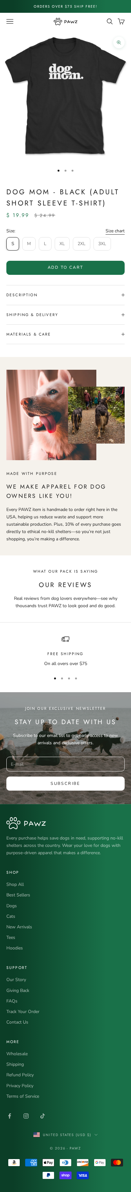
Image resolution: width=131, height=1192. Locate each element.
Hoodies (14, 948)
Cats (10, 916)
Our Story (16, 980)
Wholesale (17, 1054)
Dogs (11, 906)
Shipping (15, 1064)
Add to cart (66, 267)
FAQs (11, 1001)
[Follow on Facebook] (9, 1116)
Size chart (115, 231)
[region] (65, 651)
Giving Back (17, 990)
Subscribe (65, 783)
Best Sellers (18, 895)
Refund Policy (20, 1075)
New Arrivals (19, 927)
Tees (10, 937)
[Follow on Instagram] (26, 1116)
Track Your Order (22, 1012)
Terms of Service (22, 1096)
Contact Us (17, 1022)
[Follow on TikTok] (42, 1116)
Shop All (15, 884)
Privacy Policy (19, 1086)
